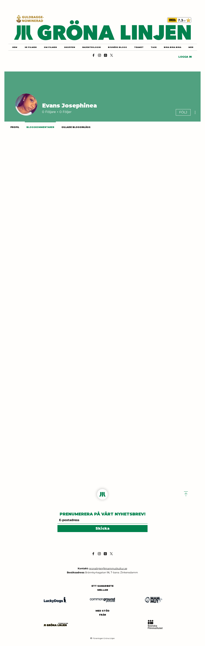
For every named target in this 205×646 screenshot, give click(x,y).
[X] (112, 55)
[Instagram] (99, 55)
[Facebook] (93, 55)
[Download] (186, 494)
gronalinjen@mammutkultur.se (108, 568)
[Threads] (106, 55)
